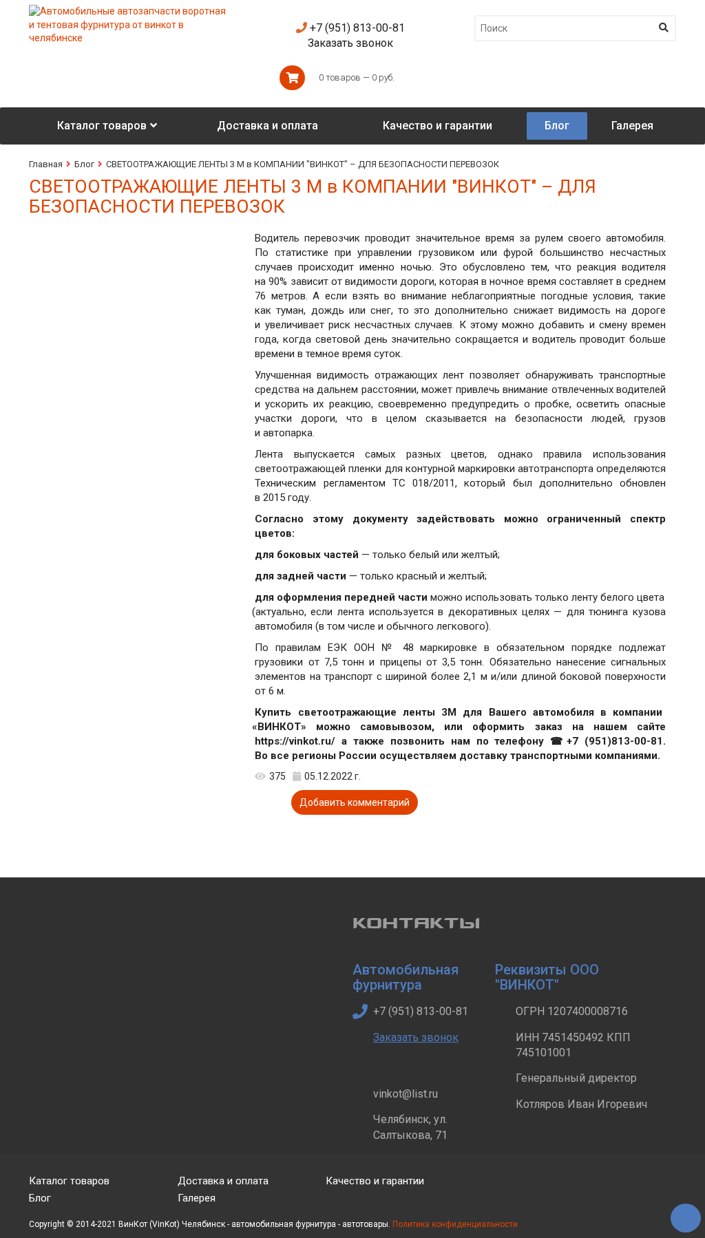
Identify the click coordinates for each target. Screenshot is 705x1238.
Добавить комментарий (354, 802)
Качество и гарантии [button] (437, 125)
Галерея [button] (632, 125)
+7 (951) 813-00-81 (356, 27)
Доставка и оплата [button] (267, 125)
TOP (681, 1214)
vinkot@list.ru (405, 1093)
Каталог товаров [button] (102, 125)
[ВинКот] (130, 11)
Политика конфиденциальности (455, 1224)
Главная (46, 164)
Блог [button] (557, 125)
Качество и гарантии (375, 1181)
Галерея (196, 1198)
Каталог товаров (69, 1181)
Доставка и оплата (223, 1181)
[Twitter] (518, 1191)
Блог (84, 164)
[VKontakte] (550, 1191)
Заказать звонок (350, 43)
